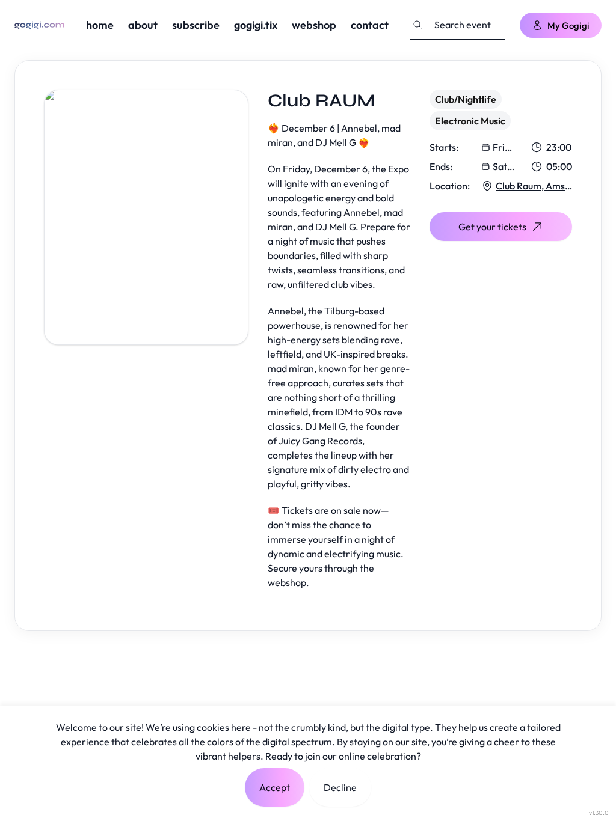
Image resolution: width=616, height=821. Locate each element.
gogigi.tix (255, 25)
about (143, 25)
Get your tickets (492, 227)
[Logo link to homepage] (39, 25)
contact (370, 25)
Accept (274, 787)
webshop (314, 25)
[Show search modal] (417, 24)
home (100, 25)
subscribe (196, 25)
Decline (340, 787)
